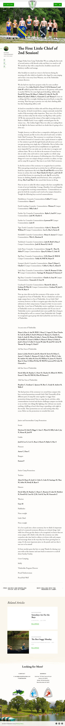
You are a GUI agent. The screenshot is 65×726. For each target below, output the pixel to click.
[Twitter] (5, 63)
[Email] (5, 66)
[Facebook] (5, 60)
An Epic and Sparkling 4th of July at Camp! (17, 588)
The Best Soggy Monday (42, 639)
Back (4, 10)
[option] (32, 618)
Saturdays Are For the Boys (41, 616)
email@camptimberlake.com (22, 676)
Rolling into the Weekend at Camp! (48, 588)
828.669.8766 (22, 678)
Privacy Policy (19, 723)
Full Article (35, 623)
